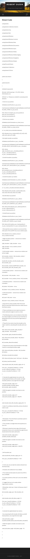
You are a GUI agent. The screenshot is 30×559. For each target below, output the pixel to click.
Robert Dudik (15, 4)
